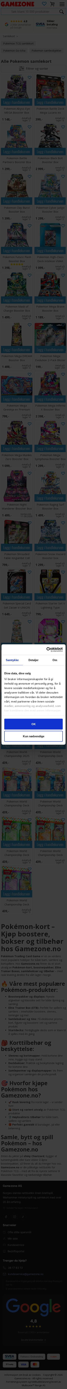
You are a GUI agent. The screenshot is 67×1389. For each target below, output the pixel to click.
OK (33, 724)
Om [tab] (54, 659)
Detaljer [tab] (33, 659)
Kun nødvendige (33, 736)
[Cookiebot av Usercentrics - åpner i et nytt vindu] (47, 649)
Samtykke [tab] (12, 659)
